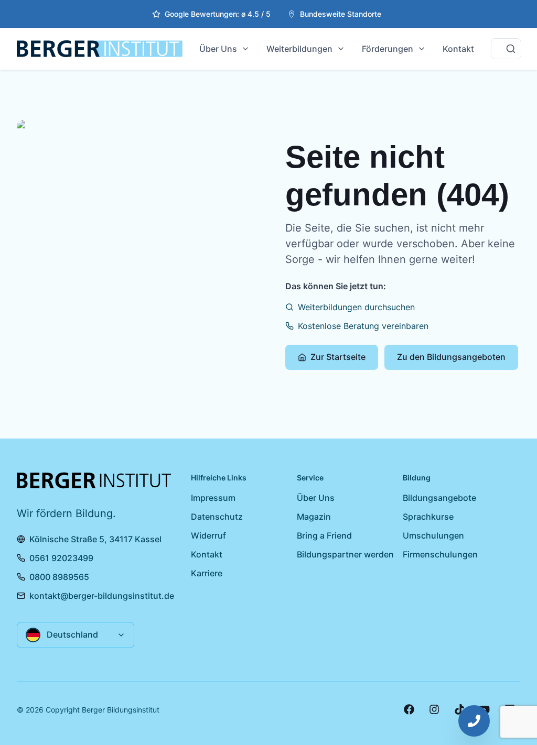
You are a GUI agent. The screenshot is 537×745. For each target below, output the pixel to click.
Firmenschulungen (440, 554)
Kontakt (458, 48)
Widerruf (208, 535)
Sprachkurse (428, 516)
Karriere (206, 573)
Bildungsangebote (439, 497)
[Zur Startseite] (99, 48)
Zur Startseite (338, 357)
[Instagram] (434, 709)
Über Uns (218, 48)
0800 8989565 (59, 577)
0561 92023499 (61, 558)
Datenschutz (217, 516)
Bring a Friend (324, 535)
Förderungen (387, 48)
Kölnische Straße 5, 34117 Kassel (95, 539)
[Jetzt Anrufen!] (474, 721)
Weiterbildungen (299, 48)
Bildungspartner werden (345, 554)
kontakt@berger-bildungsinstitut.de (101, 595)
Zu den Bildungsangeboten (451, 357)
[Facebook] (409, 709)
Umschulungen (433, 535)
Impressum (213, 497)
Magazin (314, 516)
